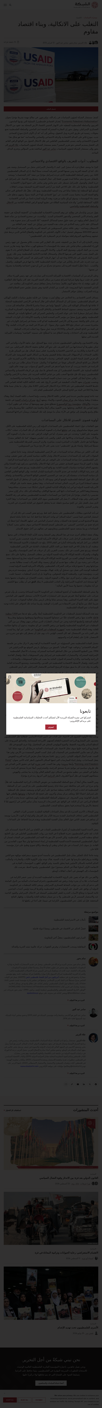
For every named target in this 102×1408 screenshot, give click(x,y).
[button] (10, 677)
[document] (51, 704)
